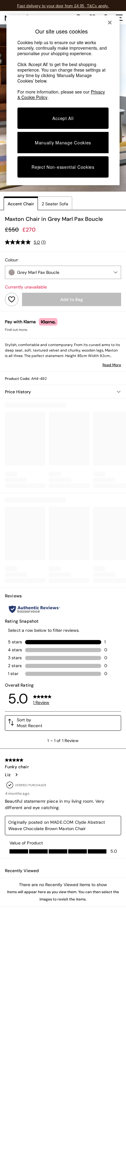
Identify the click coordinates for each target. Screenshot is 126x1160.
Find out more (16, 329)
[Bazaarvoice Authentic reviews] (34, 609)
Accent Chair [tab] (21, 204)
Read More (111, 364)
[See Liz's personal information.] (16, 774)
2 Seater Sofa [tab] (55, 204)
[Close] (110, 22)
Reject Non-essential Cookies (62, 167)
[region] (63, 100)
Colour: (12, 260)
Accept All (62, 118)
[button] (63, 391)
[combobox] (63, 272)
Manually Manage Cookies (63, 143)
